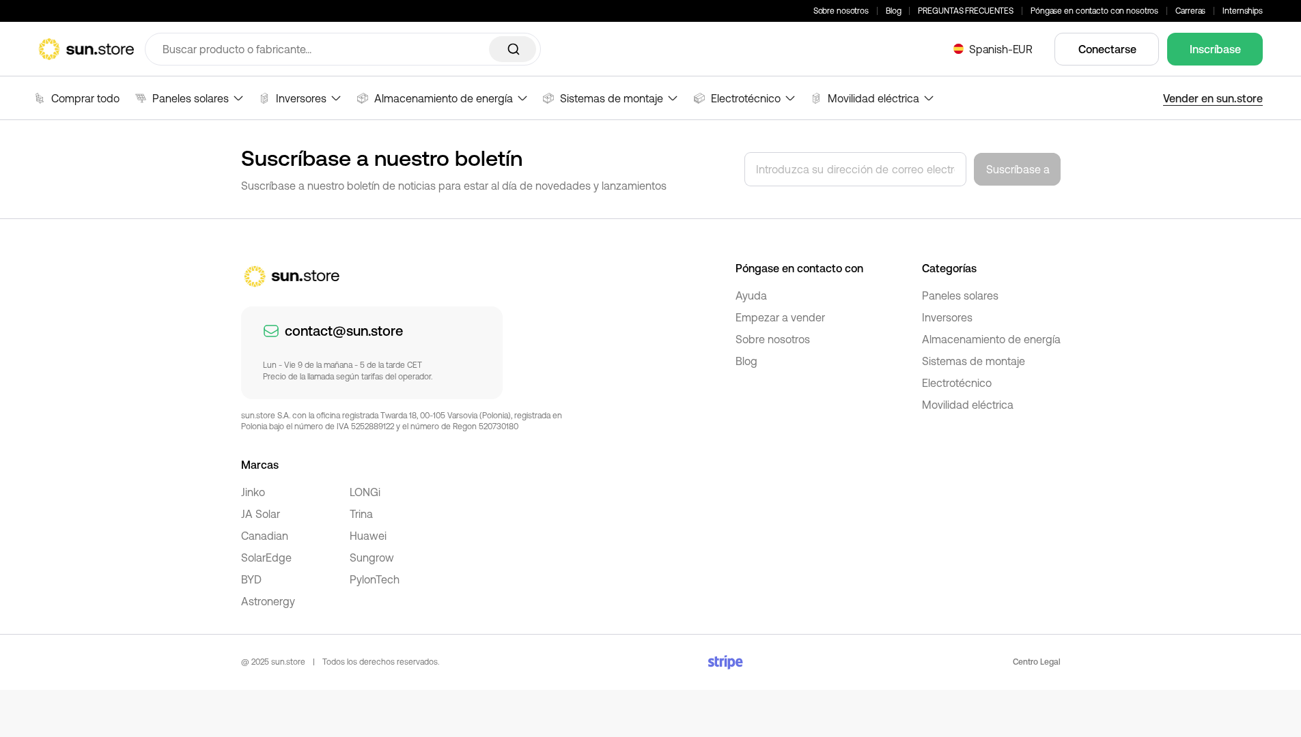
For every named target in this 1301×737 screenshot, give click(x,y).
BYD (251, 579)
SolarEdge (266, 557)
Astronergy (268, 601)
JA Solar (260, 514)
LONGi (365, 492)
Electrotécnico (957, 383)
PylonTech (375, 579)
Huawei (368, 536)
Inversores (947, 317)
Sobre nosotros (841, 11)
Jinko (253, 492)
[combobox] (343, 49)
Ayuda (751, 295)
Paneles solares (960, 295)
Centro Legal (1037, 662)
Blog (893, 11)
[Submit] (512, 49)
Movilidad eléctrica (967, 405)
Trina (361, 514)
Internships (1242, 11)
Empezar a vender (780, 317)
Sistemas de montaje (973, 361)
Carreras (1190, 11)
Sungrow (372, 557)
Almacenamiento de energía (991, 339)
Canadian (264, 536)
